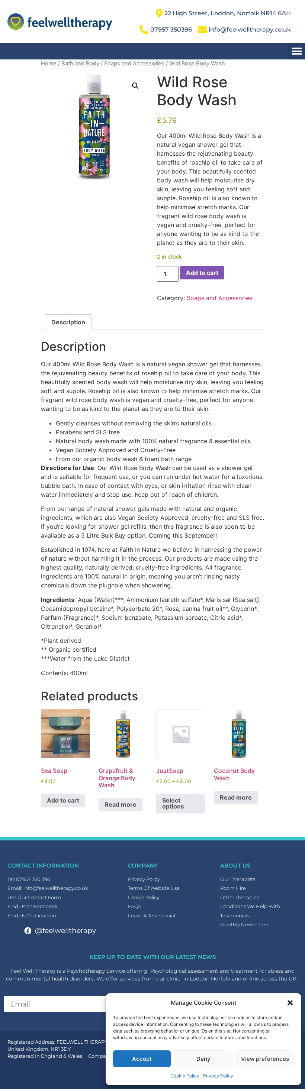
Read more (121, 804)
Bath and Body (80, 63)
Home (49, 63)
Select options (173, 803)
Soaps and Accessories (134, 63)
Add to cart (202, 272)
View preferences (265, 1058)
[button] (290, 1003)
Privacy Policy (218, 1076)
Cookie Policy (184, 1076)
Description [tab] (68, 322)
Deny (203, 1058)
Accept (142, 1058)
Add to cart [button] (63, 800)
